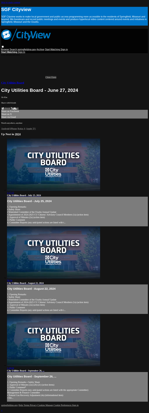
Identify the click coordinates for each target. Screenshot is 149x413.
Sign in (64, 49)
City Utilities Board (12, 82)
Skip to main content (10, 2)
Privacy (33, 405)
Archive (40, 49)
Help (21, 405)
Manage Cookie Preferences (59, 405)
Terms (27, 405)
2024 (18, 134)
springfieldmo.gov (27, 49)
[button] (3, 47)
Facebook (6, 108)
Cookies (41, 405)
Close (48, 77)
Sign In (21, 52)
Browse (5, 49)
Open (53, 77)
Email (15, 108)
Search (14, 49)
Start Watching (53, 49)
